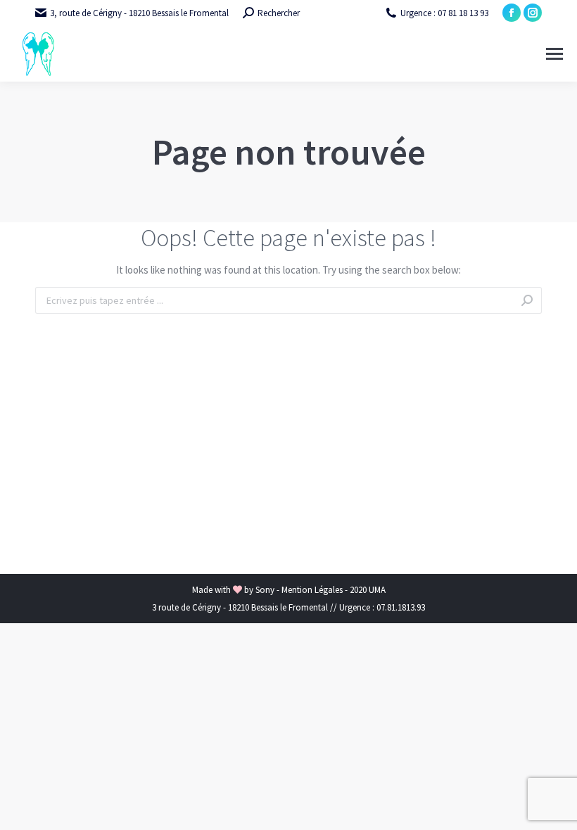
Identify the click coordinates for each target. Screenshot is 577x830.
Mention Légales (313, 590)
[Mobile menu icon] (554, 54)
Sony (266, 590)
